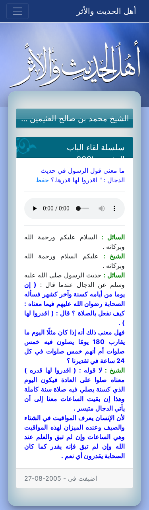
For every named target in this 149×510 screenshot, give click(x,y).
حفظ (42, 180)
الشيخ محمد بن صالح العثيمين (79, 118)
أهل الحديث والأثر (106, 11)
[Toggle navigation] (17, 11)
